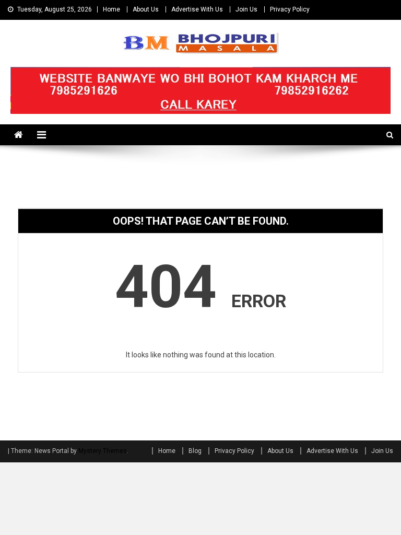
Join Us (246, 9)
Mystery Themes (102, 451)
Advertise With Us (197, 9)
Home (111, 9)
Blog (195, 451)
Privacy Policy (290, 9)
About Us (146, 9)
